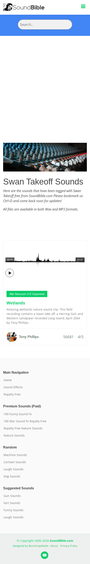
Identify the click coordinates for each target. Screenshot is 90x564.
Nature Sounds (14, 435)
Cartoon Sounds (15, 462)
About (54, 546)
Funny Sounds (13, 510)
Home (8, 380)
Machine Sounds (15, 455)
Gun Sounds (12, 495)
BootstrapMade (38, 546)
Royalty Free (12, 394)
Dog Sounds (12, 476)
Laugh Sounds (13, 469)
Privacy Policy (68, 546)
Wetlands (15, 303)
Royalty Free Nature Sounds (23, 428)
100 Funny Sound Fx (18, 414)
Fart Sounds (12, 503)
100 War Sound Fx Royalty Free (25, 421)
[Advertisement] (45, 83)
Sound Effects (13, 387)
